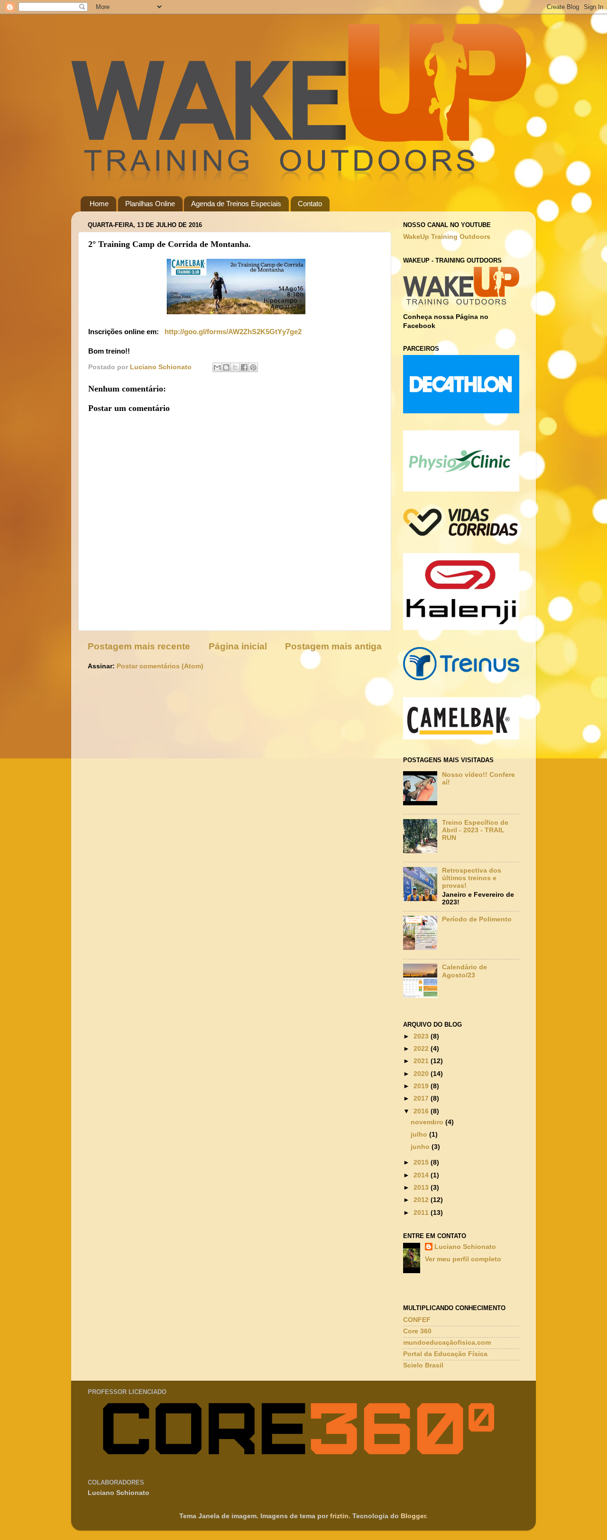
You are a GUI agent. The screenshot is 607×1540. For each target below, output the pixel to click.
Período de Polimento (477, 919)
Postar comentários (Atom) (160, 666)
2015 (422, 1162)
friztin (339, 1516)
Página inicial (238, 646)
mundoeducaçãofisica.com (447, 1342)
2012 (422, 1199)
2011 (422, 1212)
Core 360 (417, 1331)
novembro (428, 1122)
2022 (422, 1048)
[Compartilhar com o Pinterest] (253, 367)
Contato (310, 204)
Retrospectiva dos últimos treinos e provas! (471, 878)
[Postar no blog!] (226, 367)
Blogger (413, 1516)
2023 (422, 1036)
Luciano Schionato (465, 1246)
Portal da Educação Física (445, 1354)
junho (421, 1146)
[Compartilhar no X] (235, 367)
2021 (422, 1061)
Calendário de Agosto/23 (464, 971)
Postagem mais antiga (333, 646)
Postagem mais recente (139, 646)
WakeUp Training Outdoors (446, 236)
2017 (422, 1098)
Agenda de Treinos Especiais (236, 204)
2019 (422, 1086)
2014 (422, 1175)
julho (420, 1134)
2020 (422, 1073)
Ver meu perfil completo (463, 1259)
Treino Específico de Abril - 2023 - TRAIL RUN (475, 830)
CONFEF (417, 1319)
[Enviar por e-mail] (217, 367)
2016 (422, 1111)
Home (99, 204)
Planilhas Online (150, 204)
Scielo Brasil (423, 1365)
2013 (422, 1187)
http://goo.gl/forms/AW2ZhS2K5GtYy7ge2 (232, 332)
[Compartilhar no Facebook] (244, 367)
